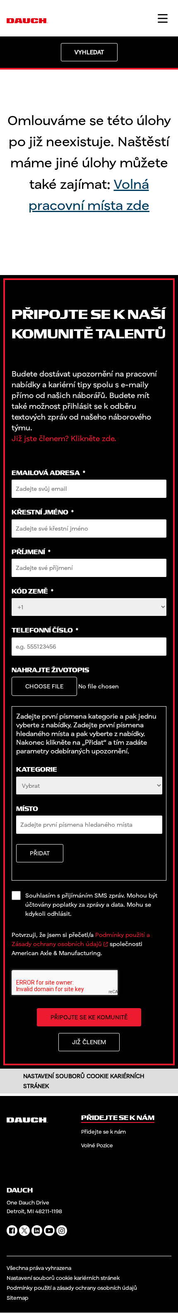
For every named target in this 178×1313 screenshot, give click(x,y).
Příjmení (31, 552)
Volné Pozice (97, 1145)
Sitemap (18, 1297)
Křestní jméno (43, 512)
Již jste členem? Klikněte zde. (64, 438)
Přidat (40, 853)
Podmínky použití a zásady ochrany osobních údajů (72, 1287)
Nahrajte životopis (50, 670)
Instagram (61, 1230)
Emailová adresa (48, 473)
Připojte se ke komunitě (89, 1017)
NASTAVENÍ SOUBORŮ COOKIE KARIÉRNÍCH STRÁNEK (83, 1080)
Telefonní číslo (45, 630)
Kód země (32, 591)
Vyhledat (89, 52)
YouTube (49, 1230)
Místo (27, 809)
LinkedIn (36, 1230)
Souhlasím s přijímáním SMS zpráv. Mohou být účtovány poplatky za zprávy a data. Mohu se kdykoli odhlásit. (91, 904)
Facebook (12, 1230)
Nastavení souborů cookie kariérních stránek (63, 1277)
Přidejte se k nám (103, 1131)
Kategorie (36, 769)
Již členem (89, 1041)
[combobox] (89, 785)
